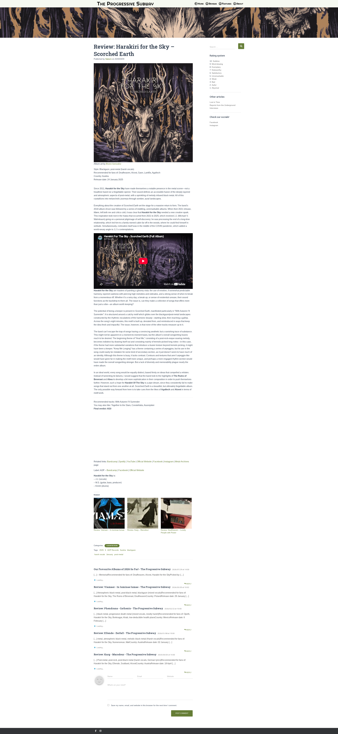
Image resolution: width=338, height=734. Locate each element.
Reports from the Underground (222, 105)
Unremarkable (218, 76)
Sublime (216, 61)
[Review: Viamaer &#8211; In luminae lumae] (109, 513)
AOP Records (113, 550)
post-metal (118, 554)
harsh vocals (99, 554)
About (239, 5)
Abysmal (215, 88)
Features (226, 5)
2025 (101, 550)
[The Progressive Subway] (125, 3)
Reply (188, 584)
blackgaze (131, 550)
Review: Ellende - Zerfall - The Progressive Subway (125, 633)
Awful (214, 85)
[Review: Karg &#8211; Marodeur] (142, 513)
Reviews (212, 5)
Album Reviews (112, 545)
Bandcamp (112, 461)
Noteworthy (216, 70)
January (109, 554)
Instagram (168, 461)
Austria (123, 550)
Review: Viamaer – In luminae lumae (109, 530)
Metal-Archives (182, 461)
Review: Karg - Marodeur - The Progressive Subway (125, 654)
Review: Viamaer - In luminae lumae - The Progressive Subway (132, 587)
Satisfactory (217, 73)
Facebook (158, 461)
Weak (214, 79)
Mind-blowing (217, 64)
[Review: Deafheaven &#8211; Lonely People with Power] (176, 513)
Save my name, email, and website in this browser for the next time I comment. (144, 705)
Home (199, 5)
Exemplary (216, 67)
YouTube (131, 461)
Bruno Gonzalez (113, 164)
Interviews (214, 108)
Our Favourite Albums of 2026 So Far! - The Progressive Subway (132, 569)
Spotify (122, 461)
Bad (213, 82)
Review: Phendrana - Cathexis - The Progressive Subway (128, 608)
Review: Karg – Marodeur (138, 530)
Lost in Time (215, 102)
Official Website (144, 461)
